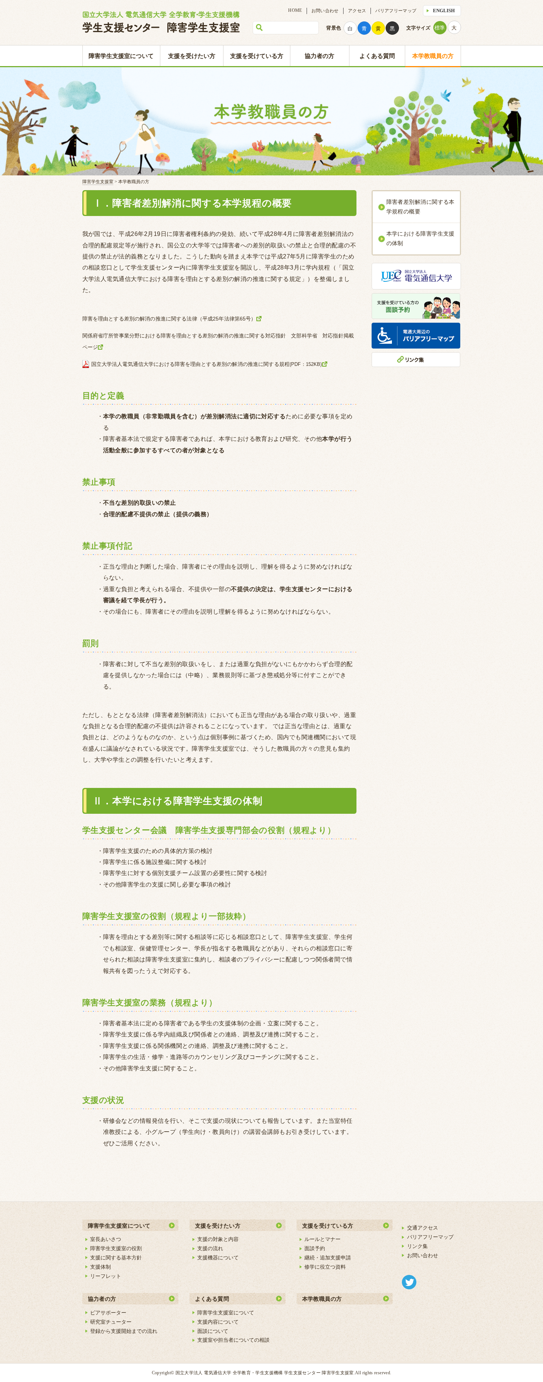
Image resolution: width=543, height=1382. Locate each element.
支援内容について (218, 1322)
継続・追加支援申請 (327, 1258)
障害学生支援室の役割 (116, 1248)
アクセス (357, 10)
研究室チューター (111, 1322)
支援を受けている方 (256, 56)
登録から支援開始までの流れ (123, 1331)
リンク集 (417, 1246)
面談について (212, 1331)
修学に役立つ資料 (325, 1267)
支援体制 (100, 1267)
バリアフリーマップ (395, 10)
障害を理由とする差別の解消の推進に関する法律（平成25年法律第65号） (169, 319)
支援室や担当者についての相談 (233, 1340)
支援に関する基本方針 (116, 1258)
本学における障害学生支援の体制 (420, 238)
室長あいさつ (105, 1239)
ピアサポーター (108, 1313)
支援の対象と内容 (218, 1239)
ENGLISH (444, 10)
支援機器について (218, 1258)
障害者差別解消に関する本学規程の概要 (420, 207)
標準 (439, 28)
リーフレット (105, 1276)
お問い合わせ (325, 10)
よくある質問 (377, 56)
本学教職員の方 (433, 56)
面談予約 (314, 1248)
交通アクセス (422, 1228)
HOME (295, 10)
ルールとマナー (322, 1239)
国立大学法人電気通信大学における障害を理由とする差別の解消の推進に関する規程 (206, 364)
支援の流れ (210, 1248)
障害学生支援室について (121, 56)
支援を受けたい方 (191, 56)
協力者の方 (319, 56)
